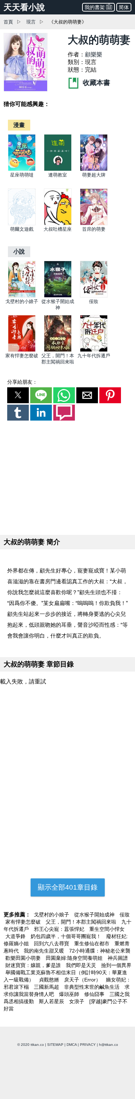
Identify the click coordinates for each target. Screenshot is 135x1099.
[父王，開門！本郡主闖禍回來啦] (58, 350)
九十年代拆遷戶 (93, 355)
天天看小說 (24, 7)
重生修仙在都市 (92, 943)
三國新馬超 (47, 987)
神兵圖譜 (118, 958)
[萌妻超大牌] (94, 169)
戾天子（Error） (83, 980)
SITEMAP (55, 1045)
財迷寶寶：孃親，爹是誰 (33, 965)
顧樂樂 (93, 54)
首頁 (8, 22)
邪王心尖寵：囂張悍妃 (60, 929)
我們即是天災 (82, 965)
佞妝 (93, 301)
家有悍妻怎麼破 (21, 355)
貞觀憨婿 (49, 980)
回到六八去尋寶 (52, 943)
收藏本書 (95, 82)
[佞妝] (94, 296)
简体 (124, 7)
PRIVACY (88, 1045)
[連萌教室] (58, 169)
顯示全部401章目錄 (68, 887)
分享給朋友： (22, 382)
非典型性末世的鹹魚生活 (92, 987)
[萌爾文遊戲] (22, 223)
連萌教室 (57, 175)
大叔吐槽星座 (58, 229)
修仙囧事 (95, 994)
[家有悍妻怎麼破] (22, 350)
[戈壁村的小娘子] (22, 296)
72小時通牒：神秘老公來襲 (99, 951)
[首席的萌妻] (94, 223)
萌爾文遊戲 (21, 229)
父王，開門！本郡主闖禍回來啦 (82, 922)
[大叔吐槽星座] (58, 223)
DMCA (72, 1045)
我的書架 (95, 7)
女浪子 (77, 1001)
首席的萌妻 (93, 229)
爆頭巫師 (70, 994)
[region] (67, 476)
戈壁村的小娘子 (21, 301)
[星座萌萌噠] (22, 169)
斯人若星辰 (52, 1001)
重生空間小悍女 (107, 929)
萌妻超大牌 (93, 175)
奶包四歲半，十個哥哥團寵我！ (67, 936)
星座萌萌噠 (21, 175)
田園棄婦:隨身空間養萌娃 (75, 958)
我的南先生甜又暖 (45, 951)
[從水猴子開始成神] (58, 296)
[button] (18, 395)
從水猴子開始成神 (95, 914)
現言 (31, 22)
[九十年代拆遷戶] (94, 350)
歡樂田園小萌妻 (23, 958)
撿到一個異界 (116, 965)
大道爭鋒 (16, 936)
